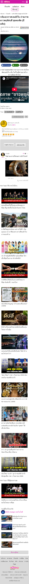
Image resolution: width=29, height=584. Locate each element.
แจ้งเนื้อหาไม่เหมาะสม (14, 580)
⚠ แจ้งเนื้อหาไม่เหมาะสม (17, 116)
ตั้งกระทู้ (14, 9)
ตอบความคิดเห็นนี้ (23, 180)
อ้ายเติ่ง (7, 153)
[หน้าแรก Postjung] (7, 1)
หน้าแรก (2, 13)
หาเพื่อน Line (4, 561)
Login (9, 144)
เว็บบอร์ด (7, 6)
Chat (26, 558)
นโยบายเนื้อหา (4, 575)
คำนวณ (21, 561)
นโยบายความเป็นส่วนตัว (20, 572)
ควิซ (16, 561)
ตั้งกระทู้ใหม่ (14, 552)
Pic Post (11, 561)
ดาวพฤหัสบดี (8, 112)
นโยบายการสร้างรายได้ (15, 575)
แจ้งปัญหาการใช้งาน (19, 577)
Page (14, 564)
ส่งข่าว (7, 31)
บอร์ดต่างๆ (15, 6)
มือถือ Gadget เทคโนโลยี (14, 512)
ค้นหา (23, 6)
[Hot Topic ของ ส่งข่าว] (3, 126)
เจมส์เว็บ (18, 112)
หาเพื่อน (22, 558)
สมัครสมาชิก (20, 145)
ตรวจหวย (9, 558)
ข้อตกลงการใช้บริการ (8, 572)
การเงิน (26, 561)
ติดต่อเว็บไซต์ (9, 577)
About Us (25, 575)
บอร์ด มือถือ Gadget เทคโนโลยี (19, 13)
